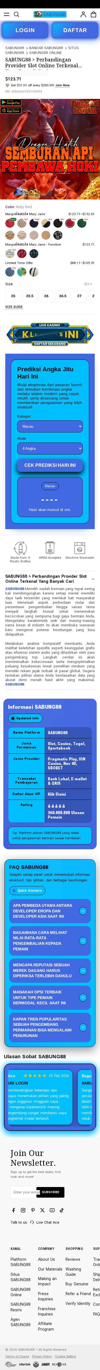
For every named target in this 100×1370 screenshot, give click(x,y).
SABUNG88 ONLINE (45, 53)
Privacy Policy (42, 1356)
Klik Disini (57, 794)
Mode (21, 438)
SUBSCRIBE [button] (50, 1192)
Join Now (62, 85)
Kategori (24, 416)
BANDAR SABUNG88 (46, 48)
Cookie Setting (65, 1356)
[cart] (93, 14)
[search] (16, 14)
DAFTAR (75, 30)
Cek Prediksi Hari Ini (50, 465)
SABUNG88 (14, 48)
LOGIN (25, 30)
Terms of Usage (17, 1356)
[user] (83, 14)
